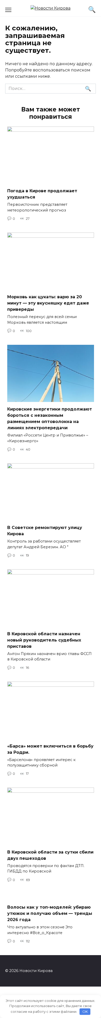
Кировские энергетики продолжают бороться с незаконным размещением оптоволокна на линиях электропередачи (49, 418)
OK (85, 1011)
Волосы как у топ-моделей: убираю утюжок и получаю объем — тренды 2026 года (49, 913)
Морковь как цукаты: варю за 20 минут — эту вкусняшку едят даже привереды (48, 303)
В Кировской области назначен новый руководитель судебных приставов (44, 640)
